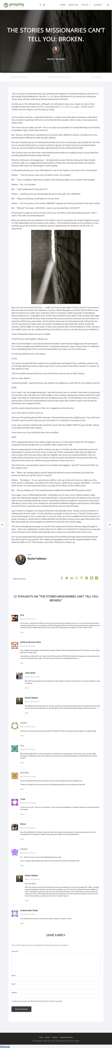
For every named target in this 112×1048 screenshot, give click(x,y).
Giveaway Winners (66, 1037)
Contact (98, 5)
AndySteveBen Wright (29, 910)
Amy (22, 615)
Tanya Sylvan (30, 673)
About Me (73, 5)
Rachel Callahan (36, 558)
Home (63, 5)
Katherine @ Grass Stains (30, 642)
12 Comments (97, 77)
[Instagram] (43, 5)
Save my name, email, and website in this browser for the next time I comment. (37, 1001)
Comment (15, 951)
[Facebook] (40, 5)
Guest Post (54, 77)
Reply (22, 632)
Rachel (23, 824)
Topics (84, 5)
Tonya (22, 799)
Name (13, 975)
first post (50, 96)
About (48, 1037)
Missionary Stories (64, 77)
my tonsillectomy (66, 107)
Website (14, 992)
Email (13, 984)
